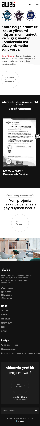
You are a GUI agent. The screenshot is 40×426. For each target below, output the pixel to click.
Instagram (8, 298)
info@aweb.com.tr (10, 349)
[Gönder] (36, 410)
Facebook (8, 288)
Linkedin (7, 294)
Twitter (7, 291)
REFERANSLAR (6, 323)
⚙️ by (20, 421)
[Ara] (32, 4)
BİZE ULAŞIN (19, 385)
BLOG (3, 327)
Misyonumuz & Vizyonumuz (9, 79)
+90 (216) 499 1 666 (10, 345)
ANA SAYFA (5, 310)
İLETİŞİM (4, 331)
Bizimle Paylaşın (19, 223)
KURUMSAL (5, 315)
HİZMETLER (5, 319)
